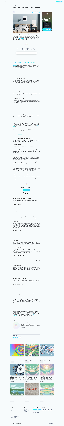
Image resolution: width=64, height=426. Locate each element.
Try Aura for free (59, 1)
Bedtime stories (15, 65)
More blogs (23, 327)
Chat (15, 423)
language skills (20, 134)
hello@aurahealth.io (18, 423)
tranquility (34, 71)
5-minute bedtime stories (22, 38)
